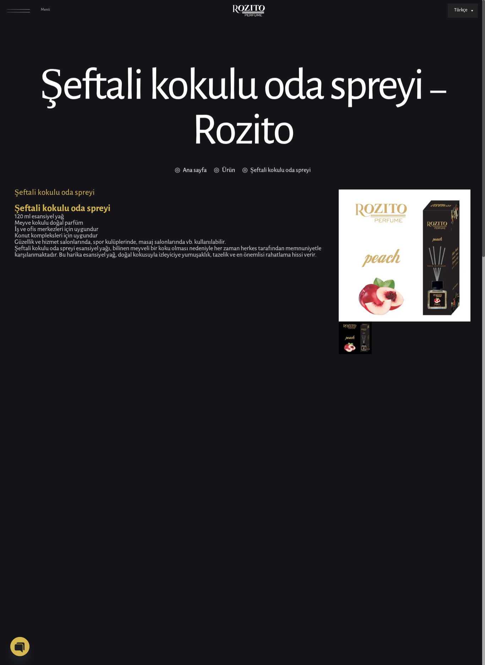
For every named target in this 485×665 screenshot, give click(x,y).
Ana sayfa (195, 170)
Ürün (228, 170)
